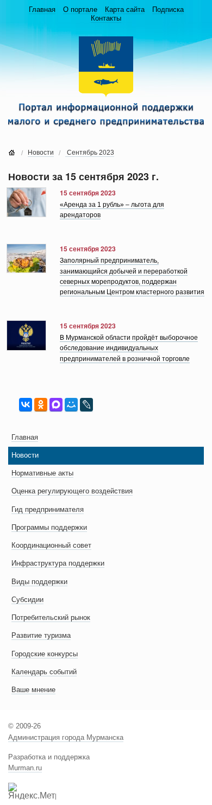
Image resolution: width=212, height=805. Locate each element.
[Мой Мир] (71, 405)
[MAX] (56, 405)
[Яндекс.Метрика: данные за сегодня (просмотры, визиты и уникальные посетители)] (32, 791)
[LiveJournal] (86, 405)
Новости (41, 152)
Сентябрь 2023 (89, 152)
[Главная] (12, 153)
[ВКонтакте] (25, 405)
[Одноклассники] (40, 405)
